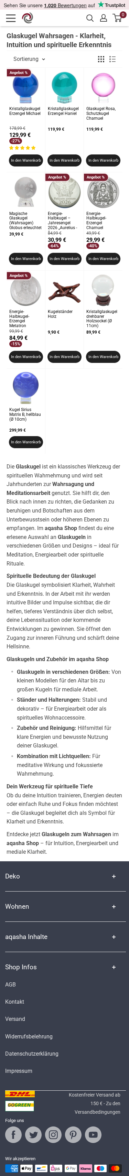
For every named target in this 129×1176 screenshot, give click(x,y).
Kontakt (14, 1002)
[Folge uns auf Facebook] (13, 1134)
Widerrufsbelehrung (29, 1036)
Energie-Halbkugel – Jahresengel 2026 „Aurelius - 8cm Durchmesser (62, 221)
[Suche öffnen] (90, 18)
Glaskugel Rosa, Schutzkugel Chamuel (101, 114)
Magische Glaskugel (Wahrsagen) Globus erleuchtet (25, 221)
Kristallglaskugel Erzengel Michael (25, 111)
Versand (15, 1019)
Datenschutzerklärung (31, 1053)
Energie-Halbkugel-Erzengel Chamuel (96, 221)
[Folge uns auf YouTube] (93, 1134)
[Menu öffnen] (13, 18)
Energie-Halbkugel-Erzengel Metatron (19, 319)
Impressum (18, 1071)
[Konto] (103, 18)
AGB (10, 984)
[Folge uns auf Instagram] (53, 1134)
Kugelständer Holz (60, 314)
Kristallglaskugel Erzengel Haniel (63, 111)
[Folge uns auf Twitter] (33, 1134)
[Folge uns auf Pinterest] (73, 1134)
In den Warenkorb (26, 160)
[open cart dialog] (117, 18)
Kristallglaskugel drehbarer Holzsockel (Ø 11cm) (101, 319)
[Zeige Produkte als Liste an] (112, 59)
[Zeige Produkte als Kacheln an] (101, 59)
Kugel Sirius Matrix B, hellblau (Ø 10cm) (25, 415)
